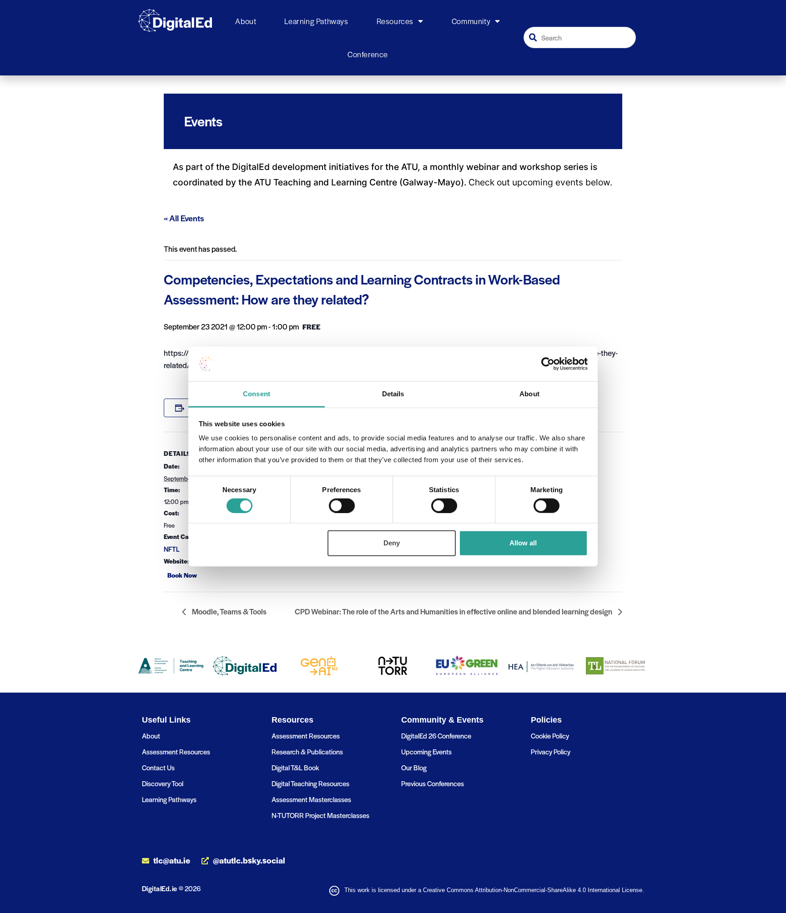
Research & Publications (307, 751)
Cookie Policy (550, 735)
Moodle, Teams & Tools (229, 611)
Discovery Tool (162, 783)
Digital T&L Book (295, 767)
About (245, 20)
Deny (391, 543)
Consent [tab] (256, 394)
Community (471, 20)
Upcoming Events (426, 751)
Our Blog (414, 767)
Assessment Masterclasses (311, 799)
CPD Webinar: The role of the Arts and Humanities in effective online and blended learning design (454, 611)
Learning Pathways (316, 20)
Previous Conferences (432, 783)
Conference (368, 54)
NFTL (172, 549)
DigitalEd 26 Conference (436, 735)
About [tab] (529, 394)
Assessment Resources (176, 751)
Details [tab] (393, 394)
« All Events (184, 218)
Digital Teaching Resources (310, 783)
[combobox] (580, 37)
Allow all (523, 543)
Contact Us (158, 767)
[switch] (342, 505)
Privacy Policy (550, 751)
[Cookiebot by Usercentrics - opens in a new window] (548, 364)
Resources (395, 20)
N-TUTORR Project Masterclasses (320, 815)
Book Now (182, 575)
